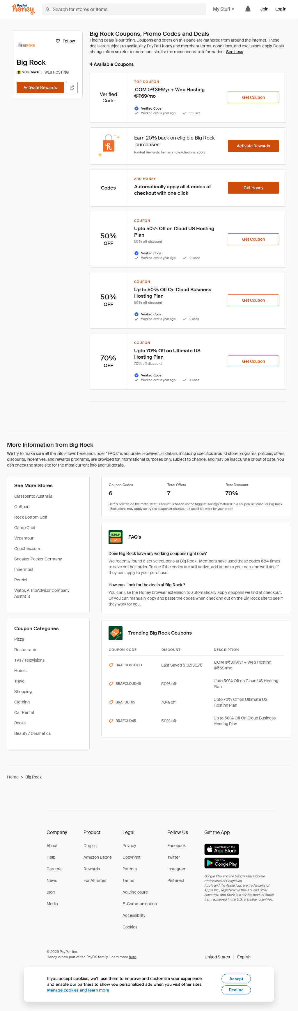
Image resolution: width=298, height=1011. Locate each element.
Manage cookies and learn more (78, 989)
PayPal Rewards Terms (152, 152)
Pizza (19, 639)
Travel (19, 681)
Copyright (132, 857)
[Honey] (23, 9)
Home (13, 777)
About (52, 845)
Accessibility (134, 915)
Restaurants (25, 649)
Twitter (173, 857)
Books (20, 723)
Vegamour (23, 538)
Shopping (23, 691)
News (52, 880)
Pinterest (175, 880)
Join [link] (264, 9)
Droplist (91, 845)
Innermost (23, 569)
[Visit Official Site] (72, 87)
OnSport (22, 506)
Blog (51, 892)
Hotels (20, 670)
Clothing (22, 702)
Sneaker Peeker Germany (38, 559)
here (132, 957)
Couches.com (27, 548)
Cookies (130, 927)
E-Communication (140, 903)
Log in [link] (280, 9)
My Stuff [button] (221, 9)
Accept (236, 978)
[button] (228, 957)
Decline (236, 989)
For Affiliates (95, 880)
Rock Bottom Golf (30, 517)
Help (51, 857)
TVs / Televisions (29, 660)
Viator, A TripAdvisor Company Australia (42, 593)
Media (52, 903)
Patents (130, 868)
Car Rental (24, 712)
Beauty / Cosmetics (32, 733)
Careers (54, 868)
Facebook (176, 845)
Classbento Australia (33, 496)
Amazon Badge (98, 857)
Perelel (20, 580)
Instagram (177, 868)
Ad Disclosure (135, 892)
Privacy (129, 845)
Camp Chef (24, 527)
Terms (128, 880)
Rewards (92, 868)
